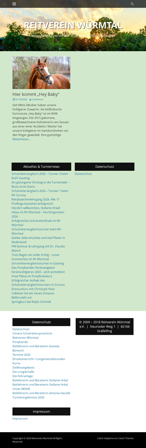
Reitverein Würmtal (73, 25)
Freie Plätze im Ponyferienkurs (32, 276)
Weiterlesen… (21, 139)
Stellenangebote (23, 367)
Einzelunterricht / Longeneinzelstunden (38, 359)
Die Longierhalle (23, 372)
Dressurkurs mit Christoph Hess (33, 289)
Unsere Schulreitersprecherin (32, 333)
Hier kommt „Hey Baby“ (35, 94)
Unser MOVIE (21, 389)
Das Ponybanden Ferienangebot (33, 268)
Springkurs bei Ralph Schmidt (31, 302)
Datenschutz (83, 174)
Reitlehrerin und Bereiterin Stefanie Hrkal (40, 380)
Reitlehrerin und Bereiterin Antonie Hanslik (41, 393)
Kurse (16, 363)
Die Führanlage (22, 376)
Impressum (20, 418)
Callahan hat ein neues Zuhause (33, 293)
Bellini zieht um (22, 297)
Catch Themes (126, 438)
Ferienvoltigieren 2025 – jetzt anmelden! (38, 272)
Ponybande (20, 342)
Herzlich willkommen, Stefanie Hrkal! (36, 208)
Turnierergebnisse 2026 (28, 397)
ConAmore (37, 99)
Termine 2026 (21, 355)
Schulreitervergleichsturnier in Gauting (38, 263)
